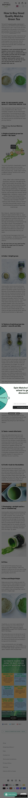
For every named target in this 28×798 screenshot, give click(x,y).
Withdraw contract (21, 796)
